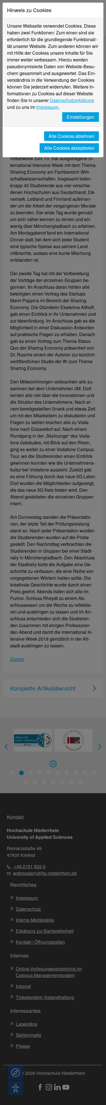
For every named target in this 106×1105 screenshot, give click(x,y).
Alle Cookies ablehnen (71, 136)
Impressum (47, 107)
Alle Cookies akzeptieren (69, 148)
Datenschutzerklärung (72, 100)
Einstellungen (80, 117)
